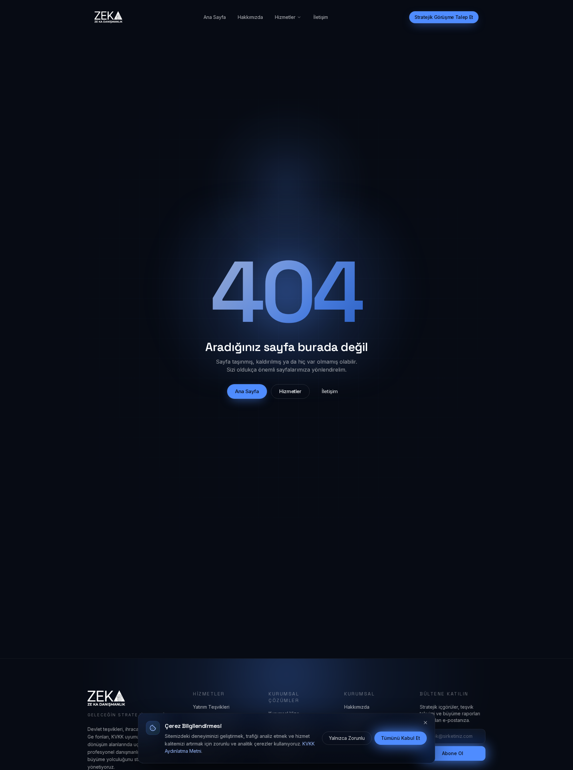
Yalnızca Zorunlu (347, 738)
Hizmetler (285, 17)
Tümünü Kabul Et (400, 738)
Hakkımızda (250, 17)
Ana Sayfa (215, 17)
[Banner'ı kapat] (425, 722)
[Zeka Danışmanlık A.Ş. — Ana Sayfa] (108, 17)
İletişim (320, 17)
